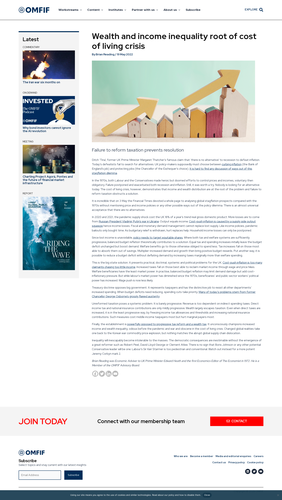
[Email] (115, 374)
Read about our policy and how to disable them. (176, 495)
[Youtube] (260, 471)
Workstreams (68, 9)
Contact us (219, 462)
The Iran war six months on (41, 82)
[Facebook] (95, 374)
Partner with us (143, 9)
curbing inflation (232, 164)
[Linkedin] (109, 374)
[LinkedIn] (247, 471)
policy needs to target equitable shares (158, 237)
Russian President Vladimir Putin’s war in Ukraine (129, 221)
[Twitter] (102, 374)
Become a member (201, 456)
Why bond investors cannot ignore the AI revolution (47, 129)
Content (93, 9)
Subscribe (193, 9)
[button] (80, 9)
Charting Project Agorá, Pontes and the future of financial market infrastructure (48, 180)
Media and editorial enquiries (233, 456)
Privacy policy (236, 462)
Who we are (181, 456)
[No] (278, 495)
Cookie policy (255, 462)
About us (170, 9)
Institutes (116, 9)
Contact (239, 421)
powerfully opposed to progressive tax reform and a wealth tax (166, 324)
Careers (258, 456)
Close (207, 495)
